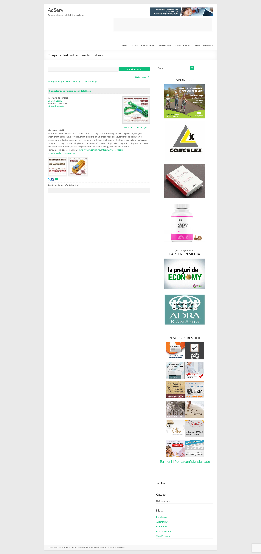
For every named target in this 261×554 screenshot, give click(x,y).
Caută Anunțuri (182, 45)
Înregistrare (161, 517)
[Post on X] (49, 179)
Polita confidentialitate (192, 461)
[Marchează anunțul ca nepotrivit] (56, 179)
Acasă (124, 45)
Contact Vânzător (56, 100)
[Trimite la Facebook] (52, 179)
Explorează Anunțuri (72, 81)
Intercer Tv (208, 45)
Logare (196, 45)
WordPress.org (163, 536)
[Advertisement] (163, 24)
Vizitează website (56, 106)
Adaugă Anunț (147, 45)
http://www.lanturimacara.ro (61, 153)
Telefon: (52, 103)
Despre (134, 45)
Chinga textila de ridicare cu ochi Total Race (70, 90)
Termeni (166, 461)
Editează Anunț (165, 45)
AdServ (55, 10)
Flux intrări (161, 526)
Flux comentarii (163, 531)
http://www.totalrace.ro (112, 149)
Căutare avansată (142, 77)
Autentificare (162, 521)
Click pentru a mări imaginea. (136, 127)
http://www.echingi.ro (89, 149)
